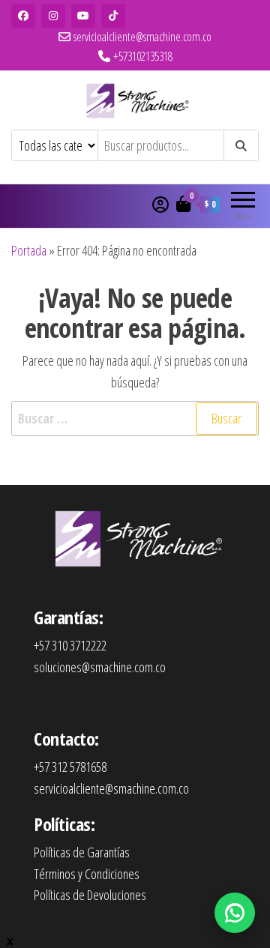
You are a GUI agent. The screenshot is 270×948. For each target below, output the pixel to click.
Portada (28, 250)
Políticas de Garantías (82, 852)
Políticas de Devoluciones (90, 895)
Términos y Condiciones (87, 874)
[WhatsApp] (234, 913)
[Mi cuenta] (160, 204)
